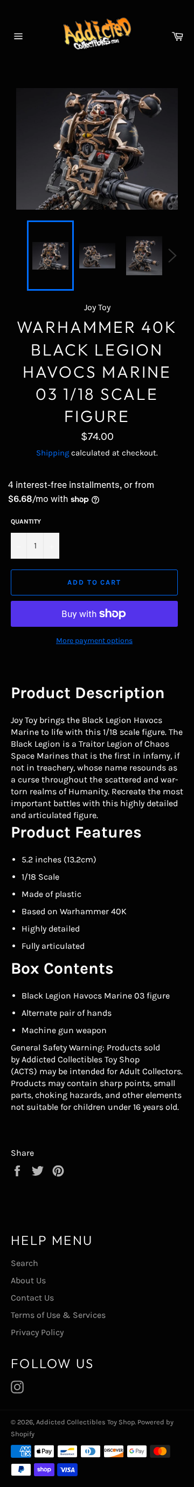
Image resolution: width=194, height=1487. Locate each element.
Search (24, 1263)
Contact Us (32, 1297)
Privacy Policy (37, 1332)
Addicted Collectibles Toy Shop (85, 1422)
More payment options (94, 640)
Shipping (52, 453)
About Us (28, 1280)
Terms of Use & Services (58, 1315)
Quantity (26, 521)
